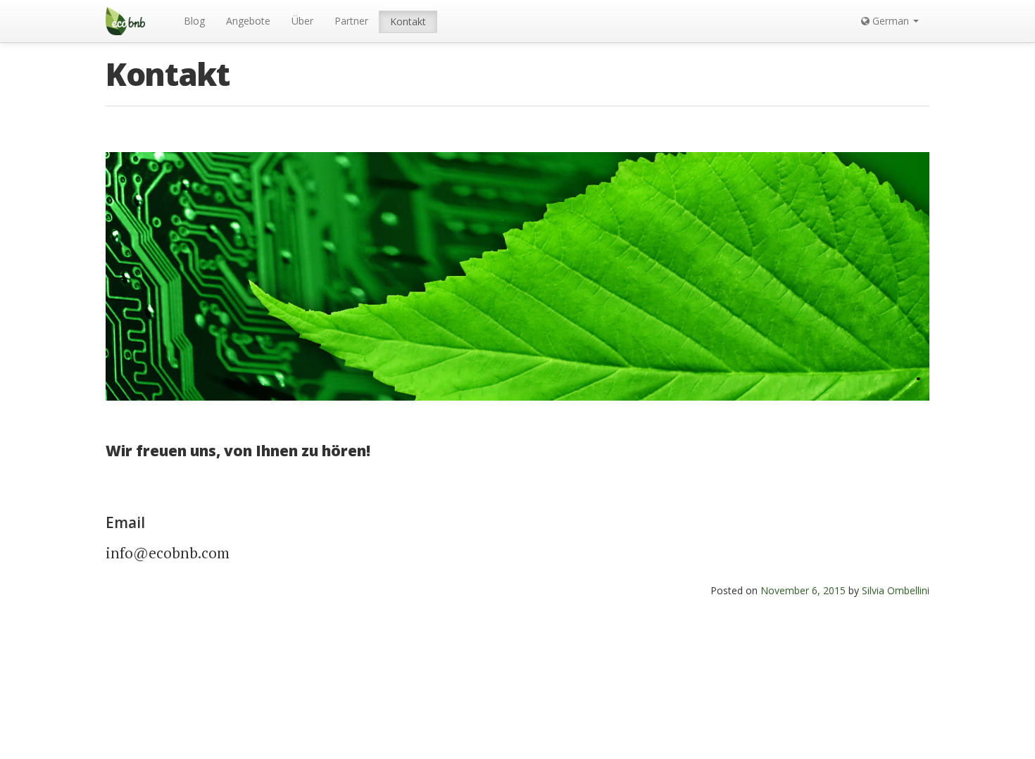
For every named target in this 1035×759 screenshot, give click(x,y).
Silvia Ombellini (895, 590)
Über (302, 20)
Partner (351, 20)
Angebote (248, 20)
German (891, 20)
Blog (194, 20)
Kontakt (408, 21)
